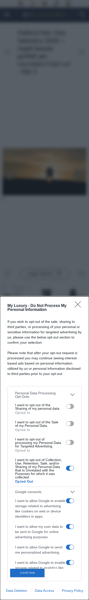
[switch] (70, 406)
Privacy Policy (72, 591)
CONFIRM (27, 572)
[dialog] (44, 448)
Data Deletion (16, 591)
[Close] (79, 306)
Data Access (44, 591)
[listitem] (44, 394)
